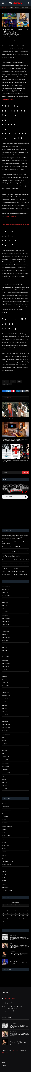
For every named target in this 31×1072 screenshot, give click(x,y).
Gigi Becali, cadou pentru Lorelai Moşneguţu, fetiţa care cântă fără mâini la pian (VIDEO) (19, 963)
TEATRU (4, 881)
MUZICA (4, 858)
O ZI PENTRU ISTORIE (7, 861)
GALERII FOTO (6, 845)
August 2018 (5, 737)
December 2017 (6, 763)
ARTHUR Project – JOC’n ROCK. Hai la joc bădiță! (14, 574)
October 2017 (5, 769)
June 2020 (4, 673)
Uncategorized (5, 887)
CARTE (4, 819)
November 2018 (6, 727)
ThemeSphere (15, 1050)
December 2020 (6, 663)
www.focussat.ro (11, 216)
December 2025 (6, 586)
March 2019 (5, 714)
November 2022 (6, 621)
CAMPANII (5, 816)
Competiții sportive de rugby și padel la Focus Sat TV (14, 568)
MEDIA (27, 40)
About (3, 1059)
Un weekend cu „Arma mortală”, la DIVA (14, 419)
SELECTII (4, 868)
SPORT (3, 877)
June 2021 (4, 647)
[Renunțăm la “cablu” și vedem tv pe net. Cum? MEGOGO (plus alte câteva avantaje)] (15, 429)
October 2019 (5, 692)
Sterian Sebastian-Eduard (9, 40)
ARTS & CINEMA (6, 807)
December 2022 (6, 618)
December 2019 (6, 689)
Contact (4, 1065)
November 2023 (6, 595)
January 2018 (5, 759)
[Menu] (3, 3)
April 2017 (4, 788)
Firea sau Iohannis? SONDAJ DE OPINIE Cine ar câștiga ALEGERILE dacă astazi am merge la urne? (19, 946)
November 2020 (6, 666)
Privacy (3, 1062)
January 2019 (5, 721)
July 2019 (4, 702)
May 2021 (4, 650)
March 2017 (5, 792)
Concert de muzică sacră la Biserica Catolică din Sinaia (15, 560)
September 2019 (6, 695)
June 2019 (4, 705)
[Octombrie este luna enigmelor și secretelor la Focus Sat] (15, 451)
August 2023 (5, 602)
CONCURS (4, 823)
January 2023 (5, 615)
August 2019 (5, 698)
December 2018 (6, 724)
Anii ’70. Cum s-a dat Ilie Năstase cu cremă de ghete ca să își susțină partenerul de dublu (19, 938)
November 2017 (6, 766)
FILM (3, 832)
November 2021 (6, 637)
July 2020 (4, 669)
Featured (4, 829)
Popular (5, 930)
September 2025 (6, 589)
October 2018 (5, 731)
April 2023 (4, 608)
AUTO (3, 813)
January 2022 (5, 634)
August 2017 (5, 776)
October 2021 (5, 640)
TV (10, 384)
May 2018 (4, 747)
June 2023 (4, 605)
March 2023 (5, 611)
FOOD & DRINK (6, 835)
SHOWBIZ (4, 871)
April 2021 (4, 653)
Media (19, 381)
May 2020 (4, 676)
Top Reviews (21, 930)
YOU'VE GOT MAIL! (7, 890)
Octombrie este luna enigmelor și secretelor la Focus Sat (15, 461)
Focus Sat (13, 381)
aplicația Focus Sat (8, 99)
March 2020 (5, 682)
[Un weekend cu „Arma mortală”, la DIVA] (15, 409)
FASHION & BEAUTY (7, 826)
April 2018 (4, 750)
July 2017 (4, 779)
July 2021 (4, 644)
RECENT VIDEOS (6, 864)
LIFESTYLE (4, 852)
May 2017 (4, 785)
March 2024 (5, 592)
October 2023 (5, 599)
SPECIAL (4, 874)
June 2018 (4, 743)
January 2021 (5, 660)
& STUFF (4, 803)
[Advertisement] (16, 514)
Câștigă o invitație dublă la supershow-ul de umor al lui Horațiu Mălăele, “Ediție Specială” (19, 954)
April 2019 (4, 711)
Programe (5, 384)
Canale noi (6, 381)
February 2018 (5, 756)
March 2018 (5, 753)
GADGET (4, 842)
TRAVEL (4, 884)
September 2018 (6, 734)
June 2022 (4, 628)
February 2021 (5, 657)
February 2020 (5, 686)
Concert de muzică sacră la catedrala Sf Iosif (13, 571)
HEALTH (4, 848)
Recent (13, 930)
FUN (3, 839)
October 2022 (5, 624)
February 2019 (5, 718)
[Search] (28, 3)
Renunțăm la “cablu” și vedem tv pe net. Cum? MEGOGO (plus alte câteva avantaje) (15, 440)
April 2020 (4, 679)
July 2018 (4, 740)
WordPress (5, 1052)
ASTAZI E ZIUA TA (6, 810)
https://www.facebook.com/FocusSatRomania (15, 224)
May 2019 (4, 708)
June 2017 (4, 782)
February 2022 (5, 631)
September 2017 (6, 772)
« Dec (3, 924)
